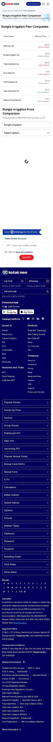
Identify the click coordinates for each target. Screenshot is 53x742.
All (25, 592)
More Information (10, 729)
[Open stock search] (43, 4)
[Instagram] (33, 318)
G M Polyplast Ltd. (10, 82)
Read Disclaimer (20, 623)
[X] (23, 318)
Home (5, 11)
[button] (33, 4)
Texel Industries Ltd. (11, 64)
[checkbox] (6, 252)
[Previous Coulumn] (33, 36)
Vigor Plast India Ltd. (11, 91)
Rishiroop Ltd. (8, 46)
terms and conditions (24, 252)
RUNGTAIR (18, 11)
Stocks (10, 11)
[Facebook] (43, 318)
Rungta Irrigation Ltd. (11, 55)
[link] (14, 281)
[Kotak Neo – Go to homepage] (10, 4)
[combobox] (26, 133)
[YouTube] (28, 318)
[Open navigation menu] (48, 4)
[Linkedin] (38, 318)
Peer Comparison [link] (29, 11)
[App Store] (26, 311)
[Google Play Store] (9, 311)
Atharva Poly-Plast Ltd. (12, 100)
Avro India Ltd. (9, 73)
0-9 (20, 592)
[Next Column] (49, 36)
